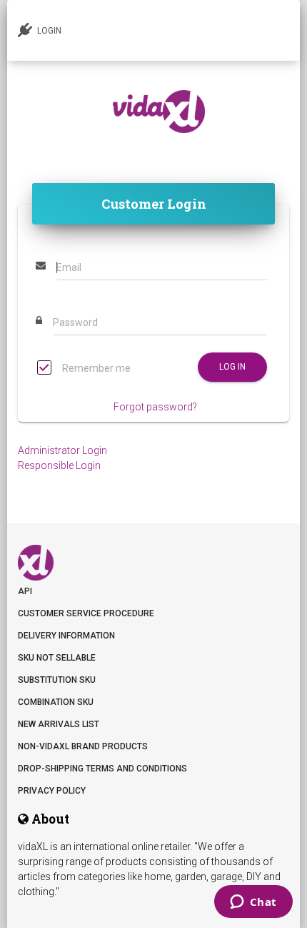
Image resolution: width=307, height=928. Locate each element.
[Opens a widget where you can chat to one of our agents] (253, 903)
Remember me (95, 368)
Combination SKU (56, 702)
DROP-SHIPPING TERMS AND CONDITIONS (102, 769)
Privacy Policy (52, 791)
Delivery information (66, 636)
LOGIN (48, 31)
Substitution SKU (57, 680)
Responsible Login (59, 465)
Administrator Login (62, 450)
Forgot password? (155, 407)
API (25, 591)
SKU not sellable (57, 658)
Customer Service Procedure (86, 613)
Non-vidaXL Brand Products (83, 746)
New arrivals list (58, 724)
